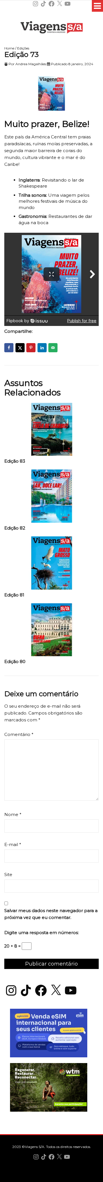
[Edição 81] (51, 564)
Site (8, 874)
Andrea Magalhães (30, 64)
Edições (23, 48)
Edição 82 (14, 528)
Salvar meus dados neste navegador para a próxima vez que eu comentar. (51, 914)
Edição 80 (14, 661)
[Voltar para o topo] (51, 1177)
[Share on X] (20, 347)
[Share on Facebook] (8, 347)
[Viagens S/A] (52, 28)
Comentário (18, 734)
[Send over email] (53, 347)
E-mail (12, 844)
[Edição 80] (51, 631)
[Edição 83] (51, 431)
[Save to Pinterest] (30, 347)
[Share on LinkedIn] (42, 347)
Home (9, 48)
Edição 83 (14, 461)
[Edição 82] (51, 497)
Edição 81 (14, 595)
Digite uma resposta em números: (41, 932)
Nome (12, 814)
